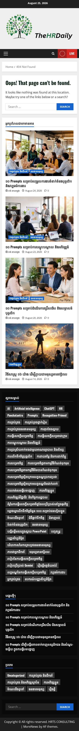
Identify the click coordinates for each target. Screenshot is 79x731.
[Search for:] (31, 106)
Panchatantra (15, 415)
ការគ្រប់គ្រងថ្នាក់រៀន (36, 422)
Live (71, 53)
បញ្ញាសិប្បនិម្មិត (15, 538)
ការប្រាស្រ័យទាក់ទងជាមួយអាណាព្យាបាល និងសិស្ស (35, 449)
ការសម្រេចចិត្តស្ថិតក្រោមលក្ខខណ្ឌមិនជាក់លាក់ (32, 483)
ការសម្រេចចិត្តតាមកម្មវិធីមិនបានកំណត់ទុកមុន (32, 470)
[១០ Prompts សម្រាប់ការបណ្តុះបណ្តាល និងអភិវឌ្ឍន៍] (39, 219)
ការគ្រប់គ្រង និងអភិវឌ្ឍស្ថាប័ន (23, 682)
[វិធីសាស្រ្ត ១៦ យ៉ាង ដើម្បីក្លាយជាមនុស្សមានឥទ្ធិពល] (39, 346)
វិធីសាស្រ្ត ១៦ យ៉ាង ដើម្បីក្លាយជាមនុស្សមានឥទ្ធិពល (36, 374)
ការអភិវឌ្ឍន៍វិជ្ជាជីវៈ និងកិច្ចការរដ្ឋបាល (27, 497)
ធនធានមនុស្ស (37, 171)
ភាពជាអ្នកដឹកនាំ (16, 551)
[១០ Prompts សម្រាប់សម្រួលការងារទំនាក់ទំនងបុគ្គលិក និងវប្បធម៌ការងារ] (39, 153)
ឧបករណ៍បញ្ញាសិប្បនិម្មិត (38, 579)
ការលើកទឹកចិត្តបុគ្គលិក (19, 456)
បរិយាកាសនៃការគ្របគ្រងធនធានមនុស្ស (29, 545)
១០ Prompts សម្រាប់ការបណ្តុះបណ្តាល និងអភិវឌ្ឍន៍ (37, 246)
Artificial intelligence (27, 408)
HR (61, 408)
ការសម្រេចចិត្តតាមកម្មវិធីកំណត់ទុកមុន (48, 463)
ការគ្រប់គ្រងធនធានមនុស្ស (21, 429)
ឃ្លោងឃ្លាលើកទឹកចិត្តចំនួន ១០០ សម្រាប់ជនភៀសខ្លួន (35, 511)
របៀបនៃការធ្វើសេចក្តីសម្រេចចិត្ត (24, 558)
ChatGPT (49, 408)
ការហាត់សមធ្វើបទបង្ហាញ (21, 490)
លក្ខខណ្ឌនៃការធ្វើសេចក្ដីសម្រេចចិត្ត (26, 572)
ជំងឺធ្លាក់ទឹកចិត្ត (36, 517)
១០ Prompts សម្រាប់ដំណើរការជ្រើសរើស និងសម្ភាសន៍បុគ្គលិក (39, 310)
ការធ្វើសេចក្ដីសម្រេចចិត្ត (20, 436)
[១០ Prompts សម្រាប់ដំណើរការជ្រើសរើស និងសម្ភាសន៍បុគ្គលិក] (39, 280)
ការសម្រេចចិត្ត (15, 463)
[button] (6, 54)
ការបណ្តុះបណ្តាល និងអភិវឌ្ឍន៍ (23, 442)
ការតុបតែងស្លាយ (49, 429)
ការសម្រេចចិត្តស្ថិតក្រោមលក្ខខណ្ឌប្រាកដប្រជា (32, 476)
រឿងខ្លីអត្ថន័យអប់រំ (47, 565)
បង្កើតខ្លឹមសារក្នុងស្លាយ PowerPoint (26, 531)
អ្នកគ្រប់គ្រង (13, 579)
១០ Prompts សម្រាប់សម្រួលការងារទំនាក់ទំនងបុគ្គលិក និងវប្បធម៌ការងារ (39, 183)
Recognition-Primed (54, 415)
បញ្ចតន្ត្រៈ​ (56, 531)
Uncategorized (15, 675)
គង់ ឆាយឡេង (14, 190)
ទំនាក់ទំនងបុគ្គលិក (17, 524)
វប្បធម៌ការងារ (58, 572)
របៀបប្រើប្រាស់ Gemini (20, 565)
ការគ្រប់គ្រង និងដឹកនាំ (18, 171)
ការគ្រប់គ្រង (13, 422)
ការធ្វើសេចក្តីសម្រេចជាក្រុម (52, 436)
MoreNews (30, 727)
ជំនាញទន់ (54, 517)
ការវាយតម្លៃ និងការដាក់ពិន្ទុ (51, 456)
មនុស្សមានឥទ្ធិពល (39, 551)
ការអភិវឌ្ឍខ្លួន (15, 364)
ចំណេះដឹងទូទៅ (15, 517)
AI (8, 408)
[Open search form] (53, 53)
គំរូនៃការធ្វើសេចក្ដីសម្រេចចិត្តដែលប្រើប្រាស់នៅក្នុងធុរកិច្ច (37, 504)
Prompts (33, 415)
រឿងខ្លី (52, 689)
